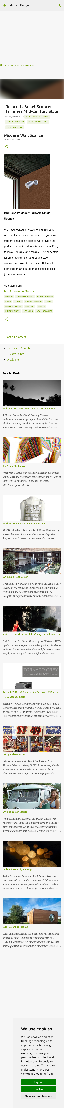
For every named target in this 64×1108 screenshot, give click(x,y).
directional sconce (38, 122)
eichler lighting (15, 127)
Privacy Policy (15, 353)
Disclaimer (13, 359)
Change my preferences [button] (38, 1096)
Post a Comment (15, 336)
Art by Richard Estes (14, 754)
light (48, 301)
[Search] (59, 5)
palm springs (12, 311)
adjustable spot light (37, 116)
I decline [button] (38, 1089)
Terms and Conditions (20, 348)
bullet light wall (15, 122)
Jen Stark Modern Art (15, 466)
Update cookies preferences (17, 65)
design (9, 296)
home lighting (45, 296)
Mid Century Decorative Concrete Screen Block (29, 408)
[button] (6, 146)
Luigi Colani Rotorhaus (15, 927)
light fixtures (13, 306)
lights (41, 306)
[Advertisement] (32, 32)
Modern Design (19, 5)
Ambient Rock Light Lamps (17, 869)
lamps (18, 301)
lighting (29, 306)
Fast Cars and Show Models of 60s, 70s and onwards (31, 634)
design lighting (25, 296)
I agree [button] (38, 1082)
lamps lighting (33, 301)
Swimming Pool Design (15, 577)
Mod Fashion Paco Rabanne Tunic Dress (25, 523)
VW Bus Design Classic (15, 812)
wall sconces (44, 311)
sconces (28, 311)
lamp (8, 301)
